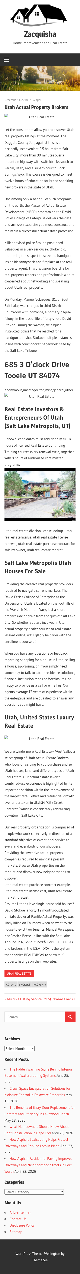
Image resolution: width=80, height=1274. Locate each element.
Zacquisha (40, 34)
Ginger (37, 100)
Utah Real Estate (19, 973)
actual (11, 984)
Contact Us (18, 1218)
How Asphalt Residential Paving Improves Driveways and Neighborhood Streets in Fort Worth (38, 1165)
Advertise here (20, 1212)
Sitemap (16, 1231)
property (39, 984)
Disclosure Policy (22, 1225)
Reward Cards (62, 999)
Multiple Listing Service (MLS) (29, 999)
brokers (24, 984)
